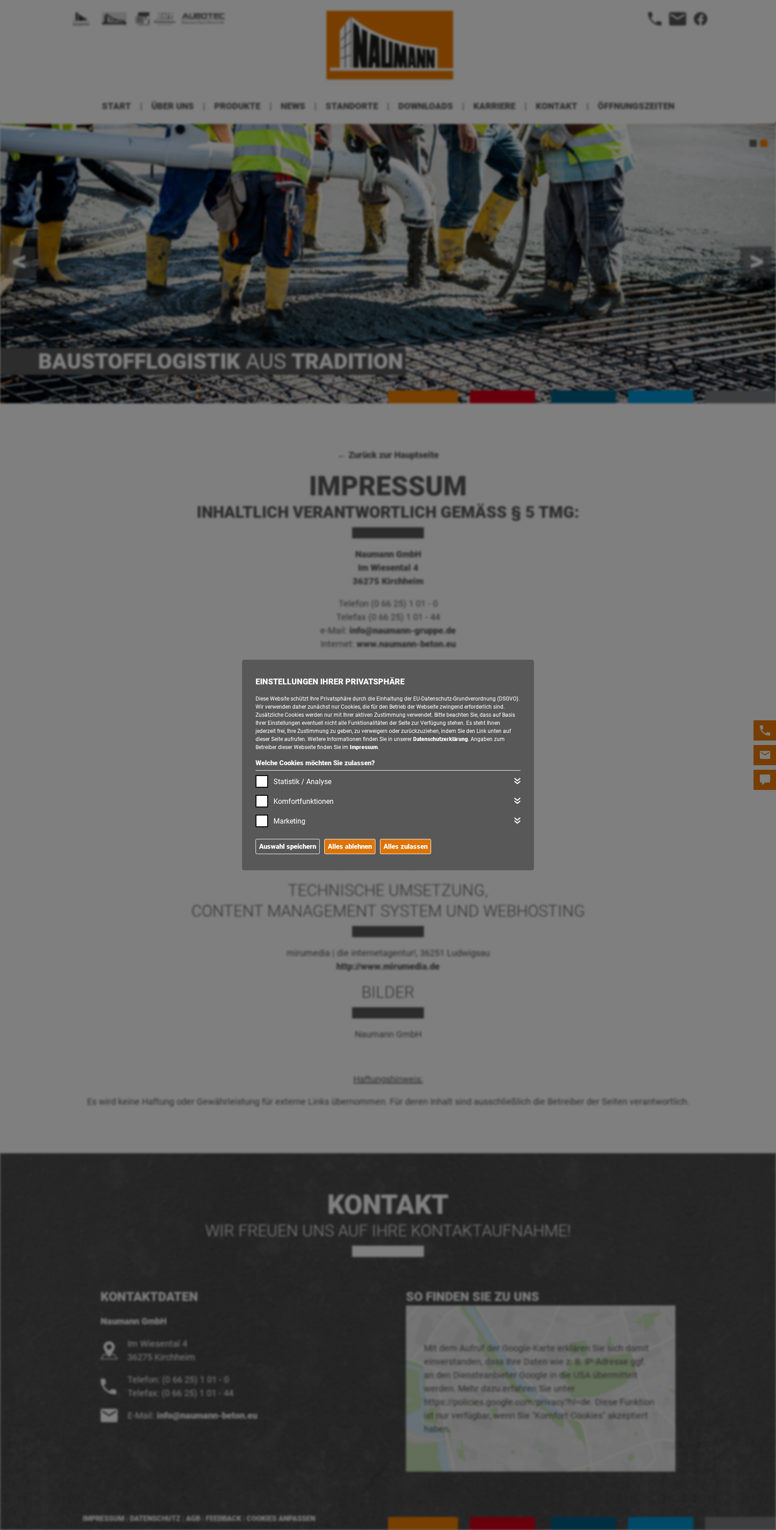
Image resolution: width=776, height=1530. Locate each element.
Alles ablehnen (350, 846)
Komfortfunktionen (303, 801)
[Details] (517, 781)
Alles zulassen (406, 846)
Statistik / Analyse (302, 781)
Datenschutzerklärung (440, 739)
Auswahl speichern (287, 846)
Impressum (364, 747)
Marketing (289, 821)
